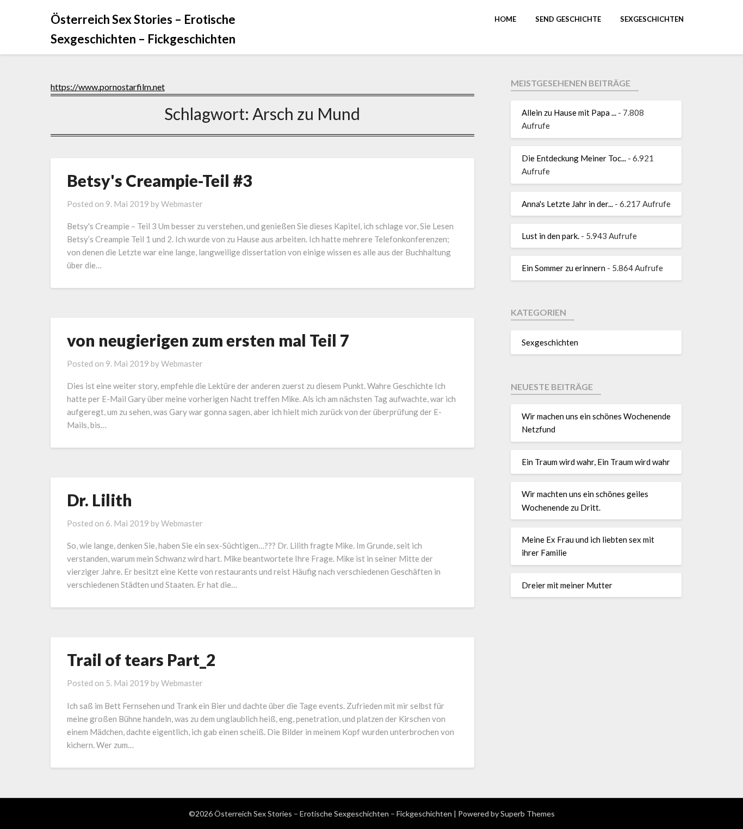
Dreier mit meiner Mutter (567, 585)
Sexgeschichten (652, 19)
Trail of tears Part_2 (141, 659)
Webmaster (182, 204)
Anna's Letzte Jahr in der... (567, 204)
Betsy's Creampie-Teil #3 (159, 180)
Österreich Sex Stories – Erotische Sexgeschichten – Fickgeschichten (143, 29)
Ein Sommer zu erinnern (563, 268)
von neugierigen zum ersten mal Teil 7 (208, 340)
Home (505, 19)
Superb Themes (527, 813)
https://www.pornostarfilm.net (108, 86)
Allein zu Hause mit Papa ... (569, 112)
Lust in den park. (550, 236)
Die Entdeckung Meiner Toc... (574, 158)
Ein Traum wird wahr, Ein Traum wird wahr (596, 462)
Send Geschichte (568, 19)
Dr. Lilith (99, 500)
